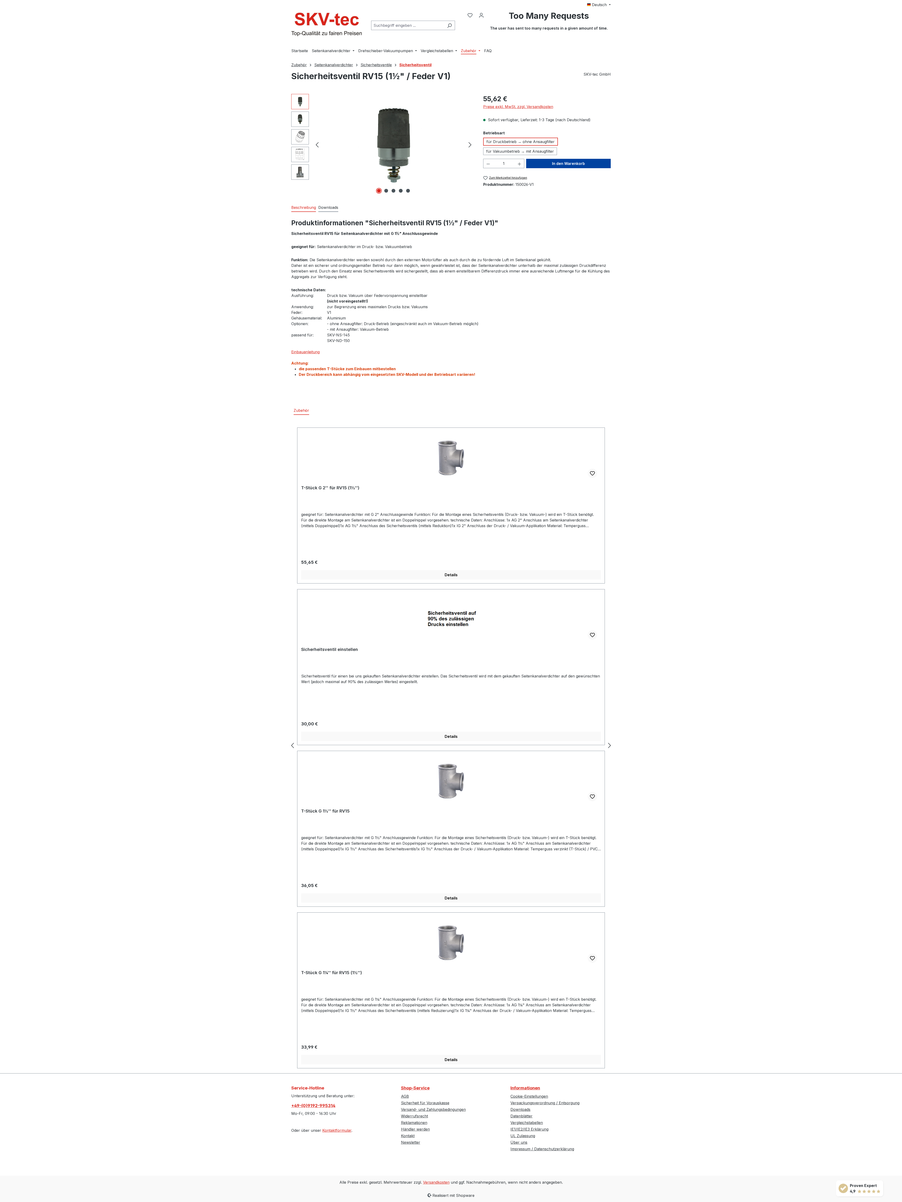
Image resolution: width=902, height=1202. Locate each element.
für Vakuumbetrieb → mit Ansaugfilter (520, 151)
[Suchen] (449, 25)
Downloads (520, 1109)
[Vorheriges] (317, 144)
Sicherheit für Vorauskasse (425, 1103)
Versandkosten (436, 1182)
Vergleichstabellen (526, 1122)
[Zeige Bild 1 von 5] (379, 191)
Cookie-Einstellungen (529, 1096)
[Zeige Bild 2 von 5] (386, 191)
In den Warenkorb (568, 163)
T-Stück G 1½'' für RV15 (325, 811)
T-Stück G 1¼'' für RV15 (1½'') (331, 972)
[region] (382, 144)
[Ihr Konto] (481, 15)
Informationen (525, 1087)
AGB (405, 1096)
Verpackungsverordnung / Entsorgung (544, 1103)
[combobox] (407, 25)
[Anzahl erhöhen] (520, 163)
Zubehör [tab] (301, 410)
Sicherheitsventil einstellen (329, 649)
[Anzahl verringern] (488, 163)
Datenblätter (521, 1116)
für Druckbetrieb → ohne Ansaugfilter (520, 141)
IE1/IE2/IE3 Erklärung (529, 1129)
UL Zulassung (522, 1135)
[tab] (303, 207)
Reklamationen (414, 1122)
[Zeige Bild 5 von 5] (408, 191)
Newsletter (410, 1142)
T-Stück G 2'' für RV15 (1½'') (330, 487)
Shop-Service (415, 1087)
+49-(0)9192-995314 (313, 1105)
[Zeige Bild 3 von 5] (393, 191)
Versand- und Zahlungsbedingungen (433, 1109)
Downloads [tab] (328, 207)
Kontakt (408, 1135)
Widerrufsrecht (414, 1116)
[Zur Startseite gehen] (326, 24)
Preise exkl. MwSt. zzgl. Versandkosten (518, 106)
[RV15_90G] (393, 144)
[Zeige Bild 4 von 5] (401, 191)
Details (451, 574)
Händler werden (415, 1129)
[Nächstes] (470, 144)
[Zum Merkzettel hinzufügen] (592, 473)
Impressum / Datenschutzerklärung (542, 1149)
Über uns (518, 1142)
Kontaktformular (336, 1130)
